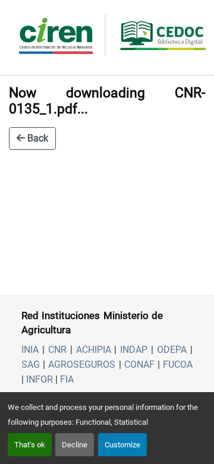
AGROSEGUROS (81, 364)
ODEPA (172, 349)
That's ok (29, 444)
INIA (30, 349)
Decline (74, 444)
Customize (122, 444)
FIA (67, 379)
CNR (57, 349)
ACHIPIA (93, 349)
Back (36, 138)
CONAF (139, 364)
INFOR (39, 379)
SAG (30, 364)
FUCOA (178, 364)
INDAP (133, 349)
